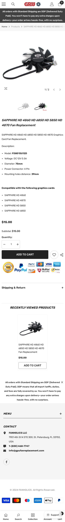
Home (4, 26)
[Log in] (52, 4)
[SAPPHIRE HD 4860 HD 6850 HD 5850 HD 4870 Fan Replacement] (32, 327)
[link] (18, 516)
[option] (32, 62)
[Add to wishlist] (54, 255)
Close (62, 382)
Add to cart (25, 254)
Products (15, 26)
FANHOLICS (25, 490)
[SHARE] (60, 255)
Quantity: (7, 237)
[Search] (13, 4)
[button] (54, 90)
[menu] (4, 4)
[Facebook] (6, 462)
